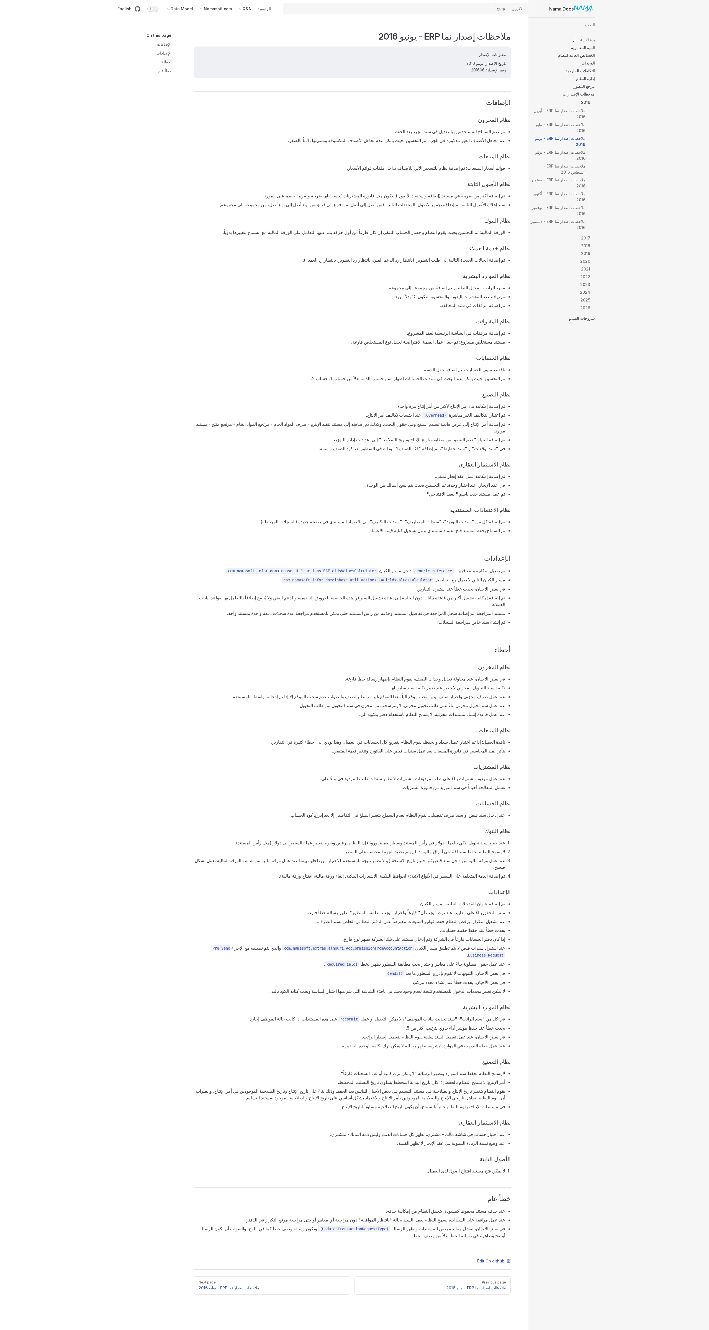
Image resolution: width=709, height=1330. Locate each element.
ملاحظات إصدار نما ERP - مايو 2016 (560, 127)
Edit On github (491, 1261)
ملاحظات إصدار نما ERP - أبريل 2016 (559, 113)
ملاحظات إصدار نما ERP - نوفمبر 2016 (558, 210)
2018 (585, 245)
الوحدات (588, 63)
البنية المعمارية (583, 47)
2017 (585, 238)
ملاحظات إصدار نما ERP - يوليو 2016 (560, 155)
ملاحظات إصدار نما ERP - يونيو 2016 (560, 141)
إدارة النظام (585, 78)
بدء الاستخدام (584, 39)
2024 (585, 292)
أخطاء (166, 62)
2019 (585, 253)
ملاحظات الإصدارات (579, 94)
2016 (585, 102)
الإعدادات (163, 53)
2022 (585, 276)
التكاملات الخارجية (580, 70)
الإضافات (164, 44)
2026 (585, 307)
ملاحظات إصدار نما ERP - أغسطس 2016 (564, 169)
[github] (138, 9)
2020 (585, 261)
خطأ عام (164, 70)
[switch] (152, 9)
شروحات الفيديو (582, 318)
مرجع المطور (584, 86)
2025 (585, 300)
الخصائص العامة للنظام (576, 55)
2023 (585, 284)
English (124, 8)
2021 (585, 269)
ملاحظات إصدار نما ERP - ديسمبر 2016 (558, 224)
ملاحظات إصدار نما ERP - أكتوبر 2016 (559, 196)
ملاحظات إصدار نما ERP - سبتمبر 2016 (558, 182)
